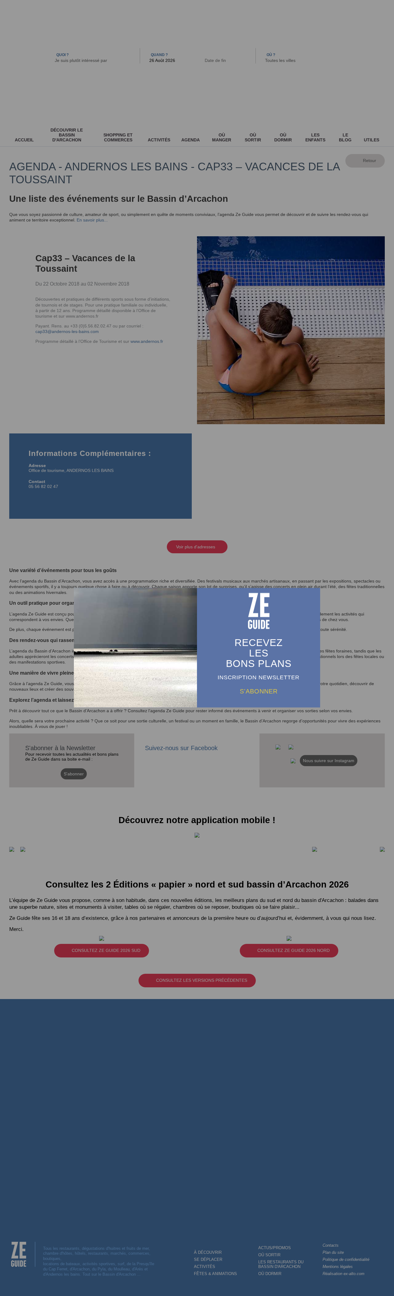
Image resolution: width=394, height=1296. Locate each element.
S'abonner (259, 691)
